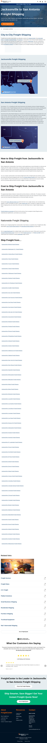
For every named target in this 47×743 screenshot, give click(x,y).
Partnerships (3, 719)
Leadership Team (4, 718)
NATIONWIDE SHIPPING (8, 29)
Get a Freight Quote (7, 23)
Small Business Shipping (9, 602)
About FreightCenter (5, 716)
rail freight (20, 39)
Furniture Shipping (7, 613)
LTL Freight (4, 590)
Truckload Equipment (7, 619)
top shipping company (8, 44)
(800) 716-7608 (32, 713)
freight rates (30, 41)
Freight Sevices (6, 578)
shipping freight (32, 38)
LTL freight (6, 39)
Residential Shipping (7, 608)
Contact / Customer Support (6, 721)
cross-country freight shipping (12, 226)
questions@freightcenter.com (34, 729)
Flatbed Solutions (6, 596)
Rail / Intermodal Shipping (9, 625)
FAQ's (17, 718)
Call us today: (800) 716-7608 (23, 4)
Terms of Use (27, 741)
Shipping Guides (19, 720)
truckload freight (12, 39)
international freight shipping (27, 226)
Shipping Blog (18, 716)
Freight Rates (5, 584)
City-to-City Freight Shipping (23, 686)
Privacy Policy (20, 741)
